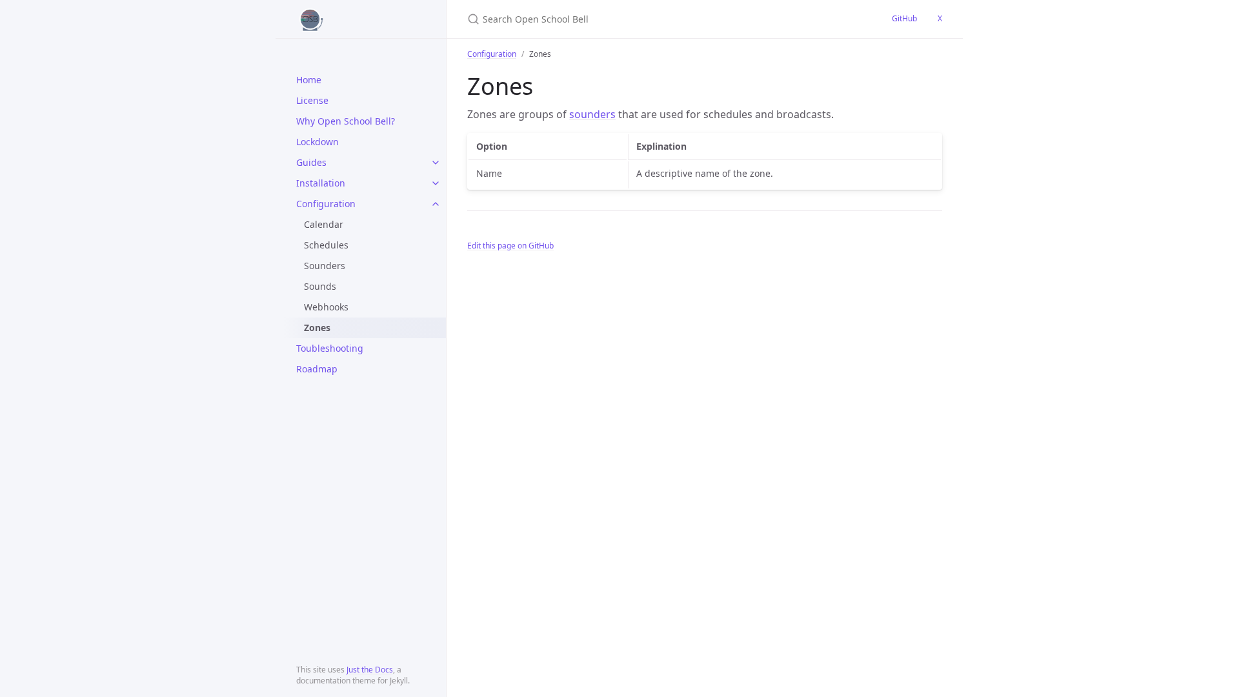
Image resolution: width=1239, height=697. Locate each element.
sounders (592, 114)
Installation (320, 183)
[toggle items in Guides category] (435, 162)
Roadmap (316, 369)
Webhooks (326, 307)
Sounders (324, 265)
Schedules (326, 245)
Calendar (323, 224)
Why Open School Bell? (345, 121)
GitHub (904, 18)
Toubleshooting (329, 348)
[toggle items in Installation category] (435, 183)
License (312, 100)
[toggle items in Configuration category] (435, 204)
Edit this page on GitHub (510, 245)
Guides (311, 162)
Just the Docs (370, 669)
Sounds (320, 286)
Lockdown (317, 142)
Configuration (326, 203)
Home (308, 80)
